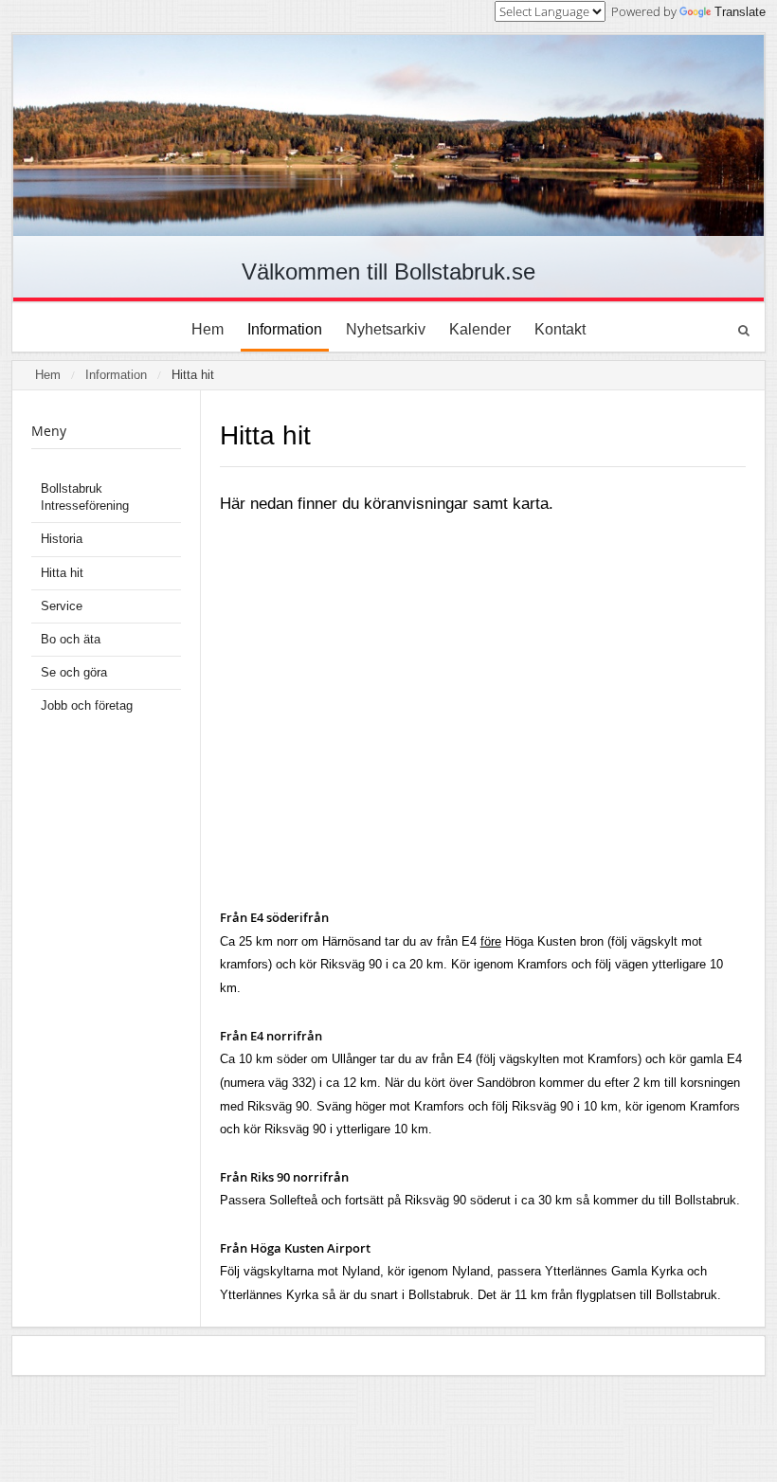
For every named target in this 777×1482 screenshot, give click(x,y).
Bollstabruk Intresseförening (85, 497)
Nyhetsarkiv (385, 329)
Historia (61, 539)
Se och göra (74, 672)
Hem (207, 329)
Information (284, 329)
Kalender (480, 329)
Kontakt (560, 329)
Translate (740, 12)
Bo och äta (70, 639)
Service (61, 606)
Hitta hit (193, 375)
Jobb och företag (87, 705)
